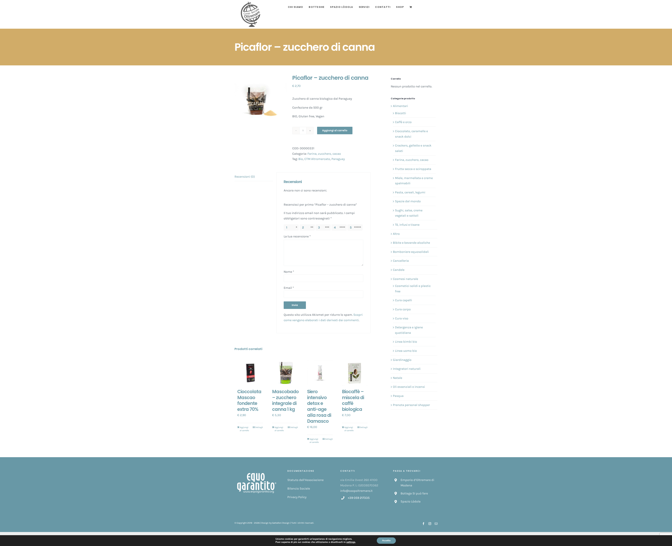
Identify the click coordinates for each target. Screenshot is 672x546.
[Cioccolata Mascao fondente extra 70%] (250, 372)
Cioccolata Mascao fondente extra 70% (249, 400)
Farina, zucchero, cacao (324, 154)
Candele (398, 270)
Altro (396, 234)
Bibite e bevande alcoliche (411, 243)
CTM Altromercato (317, 159)
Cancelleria (401, 261)
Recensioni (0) (244, 177)
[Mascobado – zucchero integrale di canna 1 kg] (285, 372)
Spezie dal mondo (408, 201)
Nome (289, 272)
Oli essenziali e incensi (409, 387)
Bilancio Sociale (298, 488)
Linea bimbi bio (406, 342)
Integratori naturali (407, 369)
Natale (397, 378)
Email (289, 288)
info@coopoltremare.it (356, 491)
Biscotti (400, 113)
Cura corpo (403, 309)
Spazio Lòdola (411, 501)
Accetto (386, 540)
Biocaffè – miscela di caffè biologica (353, 400)
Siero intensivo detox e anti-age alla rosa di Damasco (319, 406)
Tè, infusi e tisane (407, 225)
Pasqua (398, 396)
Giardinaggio (402, 360)
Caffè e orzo (403, 122)
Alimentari (400, 106)
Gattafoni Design (281, 523)
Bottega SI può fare (414, 493)
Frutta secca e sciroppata (413, 169)
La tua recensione (297, 236)
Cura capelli (403, 300)
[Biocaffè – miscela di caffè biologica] (354, 372)
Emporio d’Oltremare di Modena (417, 482)
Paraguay (338, 159)
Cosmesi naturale (405, 279)
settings (350, 542)
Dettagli (259, 427)
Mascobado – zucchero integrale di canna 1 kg (285, 400)
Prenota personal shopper (411, 405)
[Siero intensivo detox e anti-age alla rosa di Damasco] (319, 372)
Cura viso (401, 318)
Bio (300, 159)
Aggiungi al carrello (334, 130)
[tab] (253, 176)
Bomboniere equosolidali (411, 252)
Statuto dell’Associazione (305, 480)
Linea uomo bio (406, 351)
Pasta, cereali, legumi (410, 192)
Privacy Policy (296, 497)
